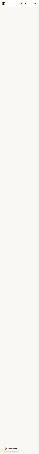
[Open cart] (30, 3)
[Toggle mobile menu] (35, 3)
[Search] (21, 3)
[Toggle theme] (26, 3)
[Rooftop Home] (4, 3)
